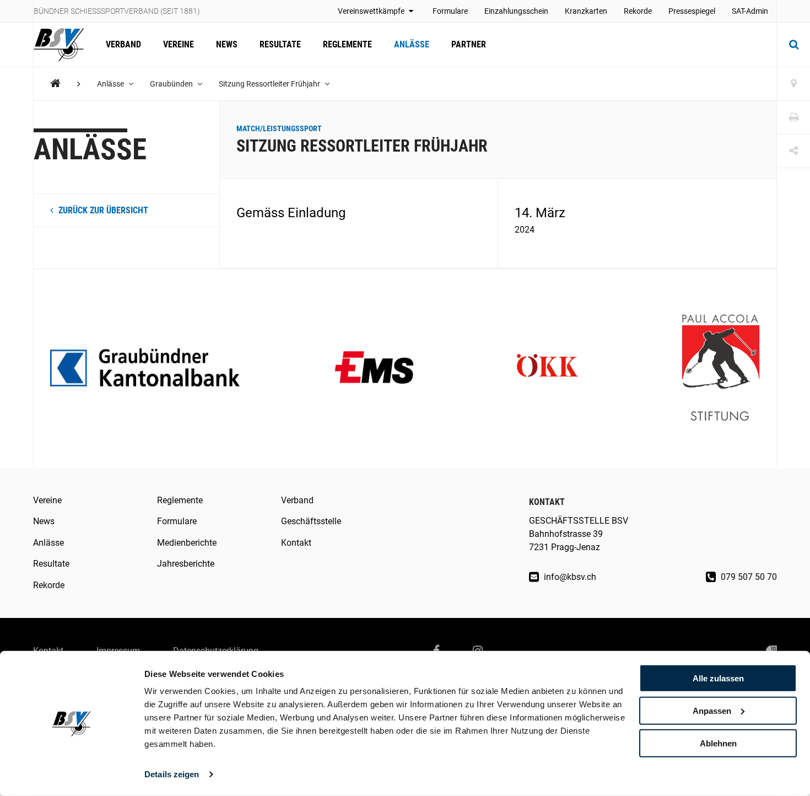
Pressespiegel (691, 11)
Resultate (280, 44)
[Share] (793, 151)
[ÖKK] (547, 368)
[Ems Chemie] (374, 368)
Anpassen (712, 711)
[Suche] (793, 45)
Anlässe (411, 44)
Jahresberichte (185, 563)
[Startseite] (64, 45)
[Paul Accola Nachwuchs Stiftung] (720, 368)
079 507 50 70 (748, 577)
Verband (123, 44)
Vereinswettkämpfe (372, 11)
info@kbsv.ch (569, 577)
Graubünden (172, 83)
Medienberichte (187, 542)
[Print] (793, 118)
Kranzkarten (586, 11)
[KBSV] (55, 83)
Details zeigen (171, 774)
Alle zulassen (718, 678)
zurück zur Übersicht (102, 210)
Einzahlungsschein (516, 11)
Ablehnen (718, 742)
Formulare (450, 11)
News (226, 44)
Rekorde (638, 11)
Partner (468, 44)
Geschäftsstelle (311, 521)
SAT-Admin (750, 11)
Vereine (178, 44)
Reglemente (347, 44)
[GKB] (145, 368)
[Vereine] (793, 84)
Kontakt (296, 542)
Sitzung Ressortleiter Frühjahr (270, 83)
